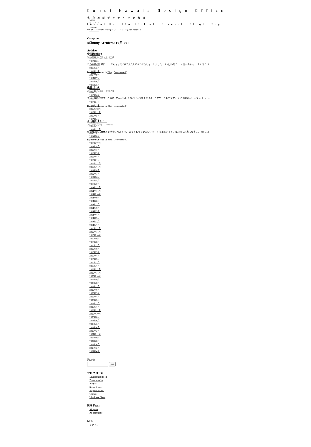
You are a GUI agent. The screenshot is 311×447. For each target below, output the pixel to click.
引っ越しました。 (97, 121)
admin (93, 72)
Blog (109, 72)
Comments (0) (120, 72)
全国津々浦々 (94, 53)
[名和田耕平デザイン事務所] (155, 17)
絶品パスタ (93, 87)
